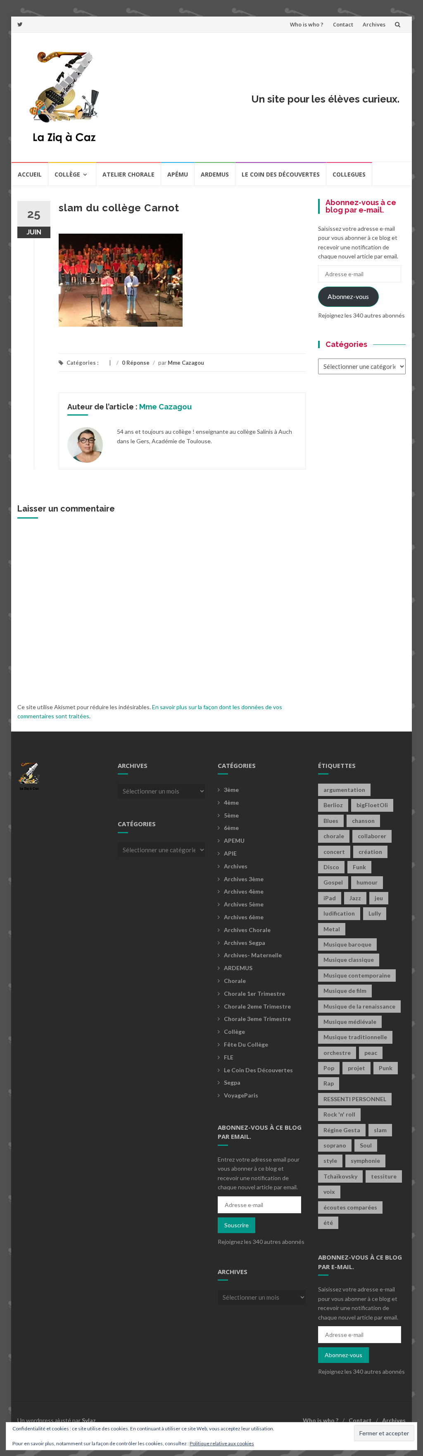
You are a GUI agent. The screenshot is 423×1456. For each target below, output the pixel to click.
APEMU (234, 840)
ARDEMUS (238, 967)
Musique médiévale (349, 1021)
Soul (366, 1145)
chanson (363, 820)
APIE (230, 853)
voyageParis (241, 1095)
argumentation (344, 789)
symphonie (365, 1160)
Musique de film (344, 990)
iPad (329, 897)
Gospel (333, 882)
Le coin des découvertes (281, 174)
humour (367, 882)
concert (334, 851)
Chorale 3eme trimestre (257, 1018)
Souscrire (236, 1225)
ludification (339, 913)
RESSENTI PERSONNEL (354, 1098)
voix (329, 1191)
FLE (228, 1057)
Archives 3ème (244, 878)
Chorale (235, 980)
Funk (359, 866)
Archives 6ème (244, 916)
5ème (231, 815)
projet (356, 1067)
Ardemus (215, 174)
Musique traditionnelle (355, 1036)
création (370, 851)
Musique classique (348, 959)
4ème (231, 802)
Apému (177, 174)
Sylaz (89, 1420)
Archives (374, 24)
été (328, 1222)
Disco (331, 866)
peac (370, 1052)
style (330, 1160)
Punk (385, 1067)
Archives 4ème (244, 891)
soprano (334, 1145)
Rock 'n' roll (339, 1114)
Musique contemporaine (356, 975)
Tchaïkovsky (340, 1176)
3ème (231, 789)
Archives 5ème (244, 904)
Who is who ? (306, 24)
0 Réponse (136, 362)
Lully (374, 913)
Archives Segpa (244, 942)
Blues (330, 820)
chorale (333, 835)
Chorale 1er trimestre (254, 993)
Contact (343, 24)
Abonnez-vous (348, 296)
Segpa (232, 1082)
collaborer (372, 835)
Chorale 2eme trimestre (257, 1006)
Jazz (355, 897)
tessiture (384, 1176)
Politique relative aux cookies (222, 1443)
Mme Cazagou (186, 362)
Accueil (30, 174)
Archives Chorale (247, 929)
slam (380, 1129)
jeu (379, 897)
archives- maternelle (253, 955)
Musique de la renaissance (359, 1006)
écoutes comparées (350, 1207)
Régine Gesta (341, 1129)
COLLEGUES (349, 174)
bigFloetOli (372, 804)
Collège (67, 174)
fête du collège (246, 1044)
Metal (331, 928)
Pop (328, 1067)
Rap (328, 1083)
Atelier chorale (128, 174)
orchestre (337, 1052)
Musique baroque (347, 944)
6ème (231, 827)
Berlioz (333, 804)
